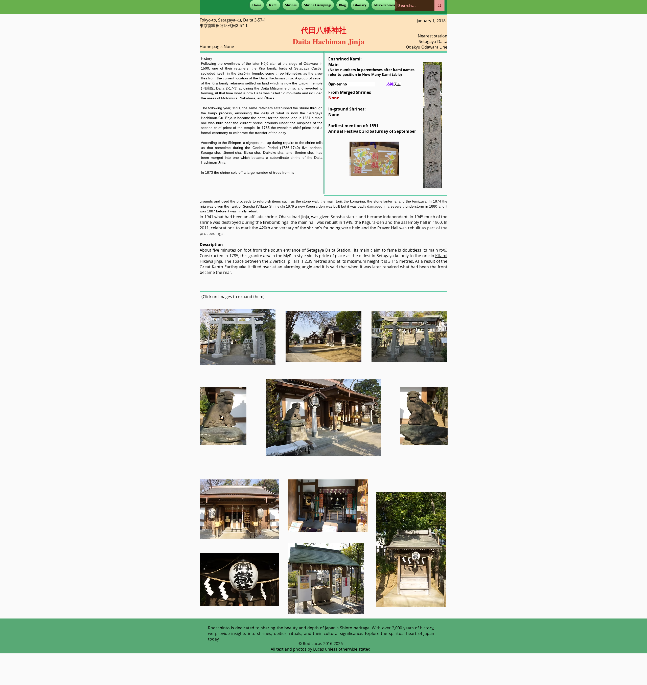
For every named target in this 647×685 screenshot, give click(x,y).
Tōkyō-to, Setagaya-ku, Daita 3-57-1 (233, 20)
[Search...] (439, 5)
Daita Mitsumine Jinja (278, 88)
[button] (273, 5)
